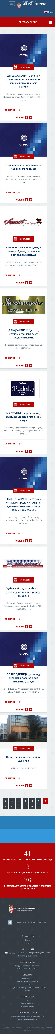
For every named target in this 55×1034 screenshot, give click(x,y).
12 (25, 806)
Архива (27, 990)
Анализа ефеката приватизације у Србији (33, 953)
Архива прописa (27, 1006)
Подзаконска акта (28, 1003)
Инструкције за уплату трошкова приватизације (27, 987)
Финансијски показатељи (27, 981)
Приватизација (27, 978)
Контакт (27, 943)
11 (19, 806)
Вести (27, 940)
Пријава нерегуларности (27, 956)
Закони (28, 1000)
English (46, 12)
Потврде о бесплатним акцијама (27, 966)
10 (12, 806)
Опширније (11, 110)
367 (32, 806)
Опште (27, 984)
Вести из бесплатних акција (27, 969)
